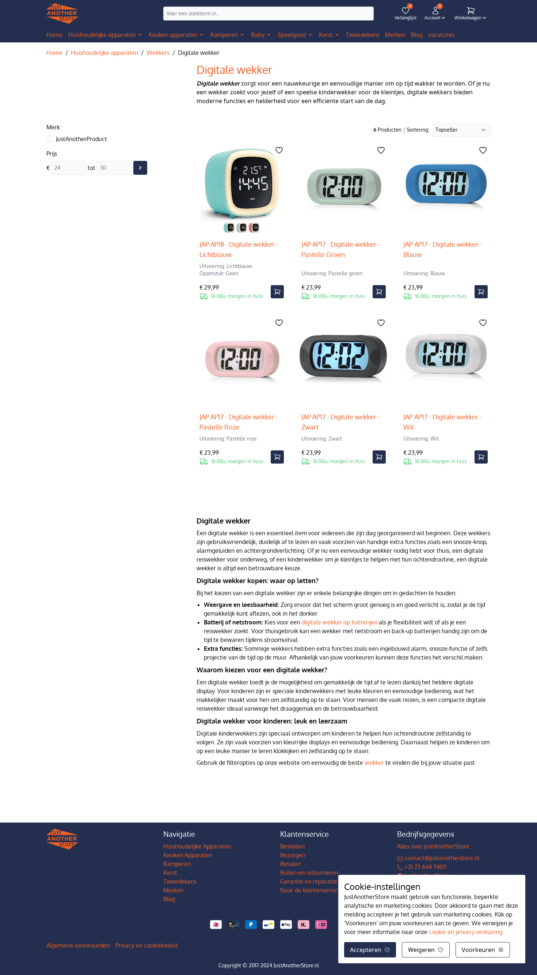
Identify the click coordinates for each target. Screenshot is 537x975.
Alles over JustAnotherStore (433, 846)
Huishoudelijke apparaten (104, 52)
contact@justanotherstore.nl (441, 858)
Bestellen (292, 846)
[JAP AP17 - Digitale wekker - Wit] (445, 362)
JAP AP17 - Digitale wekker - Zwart (340, 422)
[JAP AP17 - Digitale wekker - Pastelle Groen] (343, 189)
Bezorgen (292, 855)
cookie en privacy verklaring (465, 932)
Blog (169, 899)
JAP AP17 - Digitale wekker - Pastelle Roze (238, 422)
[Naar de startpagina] (62, 13)
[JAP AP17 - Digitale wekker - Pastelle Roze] (242, 362)
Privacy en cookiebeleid (146, 945)
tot (91, 167)
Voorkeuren (478, 950)
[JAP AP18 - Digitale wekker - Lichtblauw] (242, 189)
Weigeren (421, 950)
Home (54, 34)
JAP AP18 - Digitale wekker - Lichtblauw (238, 249)
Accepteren (365, 950)
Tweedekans (180, 881)
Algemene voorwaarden (78, 945)
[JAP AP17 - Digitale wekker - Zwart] (343, 362)
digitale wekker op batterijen (339, 622)
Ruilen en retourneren (309, 872)
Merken (173, 890)
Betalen (290, 864)
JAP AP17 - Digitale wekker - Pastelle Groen (340, 249)
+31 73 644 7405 (424, 866)
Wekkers (158, 52)
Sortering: (418, 129)
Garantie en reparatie (308, 881)
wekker (374, 762)
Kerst (170, 872)
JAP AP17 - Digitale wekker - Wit (442, 422)
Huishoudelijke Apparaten (197, 846)
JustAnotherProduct (81, 139)
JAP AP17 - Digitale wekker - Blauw (442, 249)
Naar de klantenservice (310, 890)
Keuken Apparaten (187, 855)
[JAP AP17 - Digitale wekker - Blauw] (445, 189)
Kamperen (177, 864)
